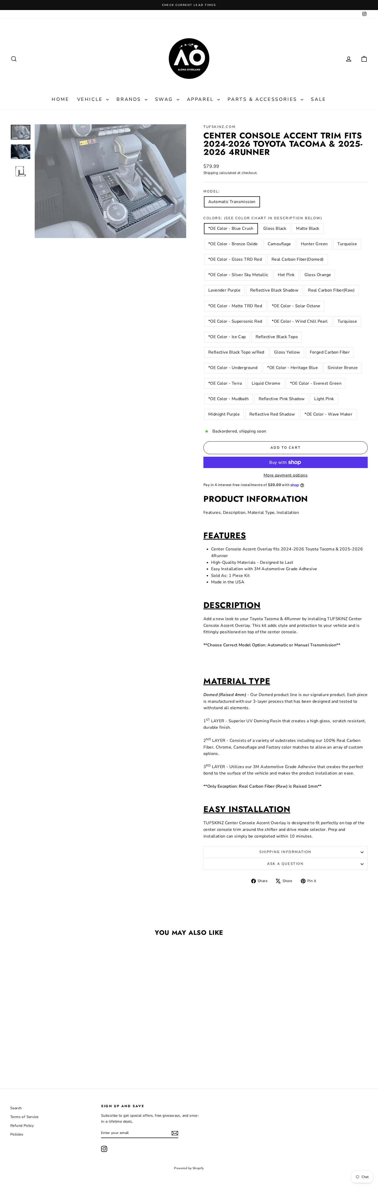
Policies (16, 1134)
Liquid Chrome (266, 383)
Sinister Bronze (343, 368)
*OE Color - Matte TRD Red (235, 306)
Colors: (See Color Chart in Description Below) (262, 218)
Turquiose (347, 321)
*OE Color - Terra (225, 383)
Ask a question (285, 863)
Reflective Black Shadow (274, 290)
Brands (129, 99)
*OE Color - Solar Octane (296, 306)
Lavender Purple (224, 290)
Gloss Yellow (287, 352)
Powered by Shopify (189, 1168)
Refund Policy (22, 1125)
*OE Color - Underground (232, 368)
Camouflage (279, 244)
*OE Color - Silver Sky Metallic (238, 275)
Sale (318, 99)
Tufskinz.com (219, 127)
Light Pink (324, 399)
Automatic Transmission (232, 202)
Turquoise (347, 244)
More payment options (286, 475)
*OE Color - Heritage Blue (292, 368)
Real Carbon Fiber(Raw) (331, 290)
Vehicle (91, 99)
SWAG (165, 99)
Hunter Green (314, 244)
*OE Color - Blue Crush (231, 228)
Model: (211, 191)
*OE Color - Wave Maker (328, 414)
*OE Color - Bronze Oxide (233, 244)
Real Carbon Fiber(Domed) (298, 259)
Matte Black (307, 228)
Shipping (210, 172)
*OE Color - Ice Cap (227, 337)
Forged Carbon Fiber (330, 352)
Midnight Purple (224, 414)
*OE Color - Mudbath (228, 399)
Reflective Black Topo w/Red (236, 352)
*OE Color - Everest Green (315, 383)
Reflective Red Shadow (272, 414)
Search (16, 1108)
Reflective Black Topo (277, 337)
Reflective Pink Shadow (282, 399)
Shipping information (285, 852)
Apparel (201, 99)
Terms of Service (24, 1116)
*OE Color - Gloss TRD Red (235, 259)
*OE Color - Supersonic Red (235, 321)
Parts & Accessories (263, 99)
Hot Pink (286, 275)
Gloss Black (274, 228)
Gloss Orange (317, 275)
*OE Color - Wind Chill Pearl (300, 321)
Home (60, 99)
